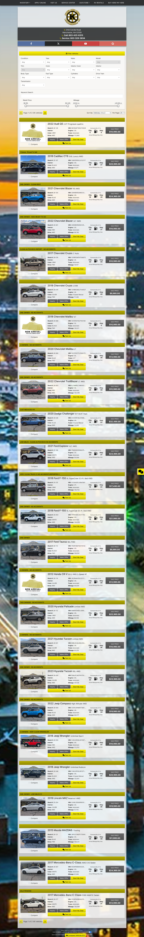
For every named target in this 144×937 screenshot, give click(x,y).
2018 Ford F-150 (70, 478)
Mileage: (71, 135)
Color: (50, 133)
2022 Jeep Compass (67, 703)
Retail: (27, 100)
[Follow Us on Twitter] (58, 43)
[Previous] (21, 113)
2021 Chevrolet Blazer (64, 188)
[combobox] (33, 62)
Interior (98, 66)
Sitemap (75, 932)
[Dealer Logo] (72, 17)
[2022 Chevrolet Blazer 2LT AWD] (33, 229)
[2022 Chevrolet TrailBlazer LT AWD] (33, 390)
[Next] (45, 113)
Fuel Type (49, 74)
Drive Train (100, 74)
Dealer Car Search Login (58, 932)
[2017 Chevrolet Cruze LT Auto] (33, 262)
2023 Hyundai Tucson (64, 671)
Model (98, 58)
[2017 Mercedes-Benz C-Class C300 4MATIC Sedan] (33, 903)
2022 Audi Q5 (65, 123)
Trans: (70, 133)
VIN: (69, 128)
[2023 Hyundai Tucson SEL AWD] (33, 680)
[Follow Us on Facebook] (31, 43)
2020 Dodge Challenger (67, 413)
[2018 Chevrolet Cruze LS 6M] (33, 293)
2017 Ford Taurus (61, 541)
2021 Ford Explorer (62, 446)
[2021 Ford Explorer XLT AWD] (33, 454)
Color (48, 66)
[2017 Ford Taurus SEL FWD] (33, 550)
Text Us (68, 143)
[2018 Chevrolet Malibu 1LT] (33, 325)
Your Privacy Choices (83, 932)
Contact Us (72, 930)
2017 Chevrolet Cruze (63, 253)
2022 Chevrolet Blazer (64, 220)
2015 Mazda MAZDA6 (64, 830)
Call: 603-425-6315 (73, 35)
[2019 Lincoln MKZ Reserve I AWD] (33, 806)
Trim (22, 66)
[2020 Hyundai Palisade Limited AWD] (33, 615)
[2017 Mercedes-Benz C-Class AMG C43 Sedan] (33, 871)
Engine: (70, 130)
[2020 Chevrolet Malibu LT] (33, 357)
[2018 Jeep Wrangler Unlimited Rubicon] (33, 773)
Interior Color (76, 66)
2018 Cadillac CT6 (65, 156)
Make (73, 58)
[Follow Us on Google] (112, 43)
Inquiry (52, 139)
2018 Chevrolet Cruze (63, 285)
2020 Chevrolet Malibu (62, 349)
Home (62, 930)
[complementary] (138, 931)
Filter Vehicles (72, 53)
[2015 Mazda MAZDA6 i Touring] (33, 839)
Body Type (25, 74)
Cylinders (74, 74)
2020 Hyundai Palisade (66, 606)
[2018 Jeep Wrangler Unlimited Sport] (33, 742)
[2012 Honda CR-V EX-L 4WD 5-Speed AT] (33, 582)
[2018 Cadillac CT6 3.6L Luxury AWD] (33, 165)
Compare (34, 144)
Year (47, 58)
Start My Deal (78, 139)
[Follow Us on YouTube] (85, 43)
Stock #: (50, 128)
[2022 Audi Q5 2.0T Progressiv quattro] (33, 132)
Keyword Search (27, 92)
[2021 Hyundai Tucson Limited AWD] (33, 647)
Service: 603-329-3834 (73, 38)
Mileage (76, 100)
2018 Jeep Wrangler (66, 735)
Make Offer (64, 139)
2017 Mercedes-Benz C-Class (72, 862)
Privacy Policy (79, 930)
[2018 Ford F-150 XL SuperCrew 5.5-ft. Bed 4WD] (33, 487)
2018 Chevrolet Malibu (62, 316)
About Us (67, 930)
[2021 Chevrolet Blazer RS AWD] (33, 197)
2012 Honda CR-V (67, 574)
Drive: (50, 135)
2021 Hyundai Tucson (65, 638)
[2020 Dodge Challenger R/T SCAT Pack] (33, 422)
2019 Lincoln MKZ (64, 798)
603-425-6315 (88, 934)
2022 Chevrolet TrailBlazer (66, 381)
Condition (24, 58)
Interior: (50, 130)
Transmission (25, 81)
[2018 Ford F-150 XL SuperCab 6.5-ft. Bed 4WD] (33, 517)
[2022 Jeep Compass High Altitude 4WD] (33, 712)
